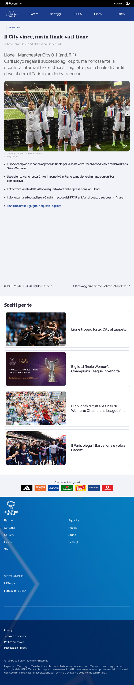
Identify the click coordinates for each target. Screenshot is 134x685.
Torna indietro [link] (15, 27)
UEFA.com (10, 583)
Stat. (7, 549)
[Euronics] (94, 488)
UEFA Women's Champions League (11, 14)
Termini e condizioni (15, 636)
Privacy (8, 630)
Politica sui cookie (14, 642)
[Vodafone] (107, 488)
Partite (8, 520)
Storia (72, 535)
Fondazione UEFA (15, 591)
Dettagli (73, 542)
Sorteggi (9, 528)
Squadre (73, 520)
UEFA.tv (9, 535)
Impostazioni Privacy (15, 647)
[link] (33, 14)
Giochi (8, 542)
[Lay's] (80, 488)
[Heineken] (67, 488)
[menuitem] (35, 14)
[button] (100, 14)
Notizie (72, 528)
